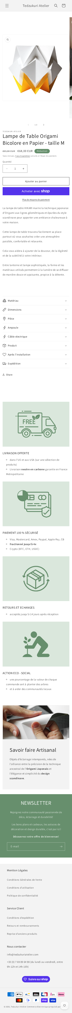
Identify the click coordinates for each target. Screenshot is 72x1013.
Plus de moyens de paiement (36, 199)
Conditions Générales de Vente (24, 879)
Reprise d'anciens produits (22, 933)
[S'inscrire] (61, 846)
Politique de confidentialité (22, 895)
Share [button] (9, 374)
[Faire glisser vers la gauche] (28, 125)
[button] (7, 6)
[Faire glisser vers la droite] (44, 125)
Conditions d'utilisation (20, 887)
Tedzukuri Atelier (18, 1006)
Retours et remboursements (23, 925)
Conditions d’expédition (20, 917)
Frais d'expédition (22, 156)
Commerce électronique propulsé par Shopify (47, 1006)
